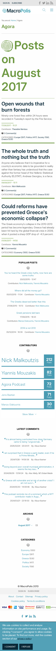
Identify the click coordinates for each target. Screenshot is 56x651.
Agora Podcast (13, 384)
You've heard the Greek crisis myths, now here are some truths (28, 274)
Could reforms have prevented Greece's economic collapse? (24, 212)
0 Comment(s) (10, 133)
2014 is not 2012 (28, 328)
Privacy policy (41, 596)
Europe (25, 554)
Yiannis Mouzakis (19, 244)
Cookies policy (18, 601)
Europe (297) (19, 137)
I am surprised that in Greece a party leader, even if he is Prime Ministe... (29, 454)
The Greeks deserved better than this (28, 302)
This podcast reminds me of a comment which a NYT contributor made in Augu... (29, 495)
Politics (25, 562)
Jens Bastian (8, 394)
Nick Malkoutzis (18, 186)
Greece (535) (7, 139)
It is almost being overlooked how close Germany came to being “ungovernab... (29, 440)
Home (13, 20)
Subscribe (17, 3)
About (11, 596)
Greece (25, 558)
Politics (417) (31, 137)
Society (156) (43, 137)
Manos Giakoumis (25, 321)
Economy (25, 550)
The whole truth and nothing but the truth (25, 154)
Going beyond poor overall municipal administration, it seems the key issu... (29, 467)
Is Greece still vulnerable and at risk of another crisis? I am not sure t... (28, 481)
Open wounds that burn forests (22, 107)
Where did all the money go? (28, 290)
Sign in (6, 3)
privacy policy (24, 638)
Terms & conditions (36, 601)
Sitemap (29, 596)
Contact (19, 596)
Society (25, 566)
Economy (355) (21, 252)
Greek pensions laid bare (28, 313)
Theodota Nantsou (19, 129)
